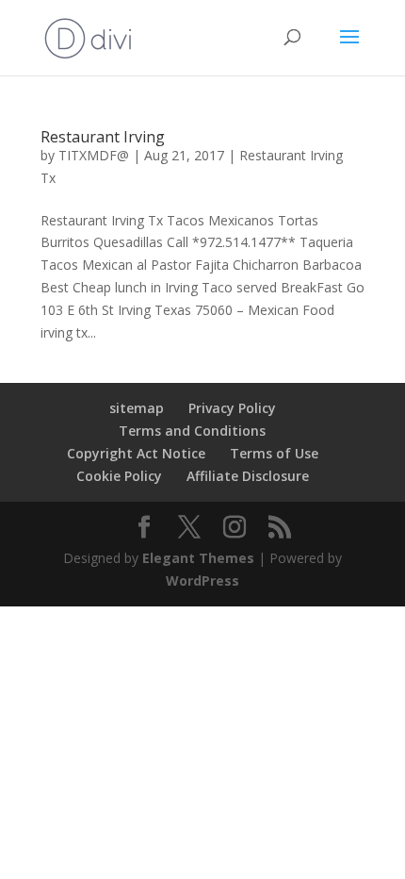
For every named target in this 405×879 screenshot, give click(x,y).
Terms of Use (274, 453)
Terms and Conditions (192, 431)
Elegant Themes (198, 558)
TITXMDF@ (93, 155)
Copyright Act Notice (136, 453)
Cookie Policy (119, 476)
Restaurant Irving (102, 136)
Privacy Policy (232, 408)
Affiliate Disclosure (247, 476)
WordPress (202, 580)
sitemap (136, 408)
